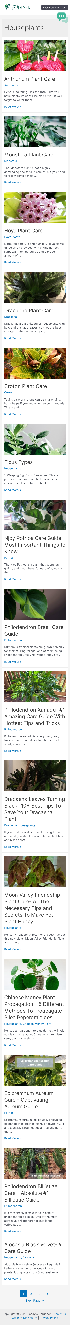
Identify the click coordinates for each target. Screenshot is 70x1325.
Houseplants (12, 468)
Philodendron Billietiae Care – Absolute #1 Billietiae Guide (30, 1193)
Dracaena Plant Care (29, 310)
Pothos (9, 557)
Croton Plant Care (25, 386)
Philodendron (13, 640)
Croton (8, 392)
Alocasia (28, 1257)
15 (46, 1293)
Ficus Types (18, 462)
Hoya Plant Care (23, 230)
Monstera (10, 161)
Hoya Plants (12, 237)
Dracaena (10, 316)
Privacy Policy (49, 1318)
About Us (60, 1314)
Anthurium (11, 85)
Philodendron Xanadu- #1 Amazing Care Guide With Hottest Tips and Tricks (34, 716)
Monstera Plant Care (28, 155)
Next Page (35, 1300)
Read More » (12, 106)
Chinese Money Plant (37, 1023)
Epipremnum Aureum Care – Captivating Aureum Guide (29, 1100)
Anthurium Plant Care (29, 79)
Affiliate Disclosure (24, 1318)
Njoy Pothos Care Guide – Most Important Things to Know (34, 544)
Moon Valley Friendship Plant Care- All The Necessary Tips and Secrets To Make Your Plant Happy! (32, 908)
